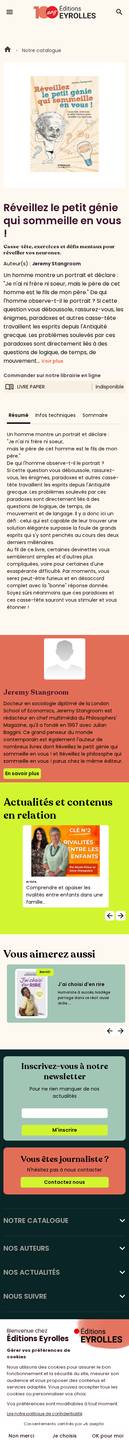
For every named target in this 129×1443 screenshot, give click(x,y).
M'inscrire (64, 1130)
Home (7, 50)
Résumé (19, 415)
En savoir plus (22, 773)
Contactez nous (64, 1182)
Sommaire (95, 415)
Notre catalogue (41, 50)
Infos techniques (55, 415)
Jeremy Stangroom (56, 263)
